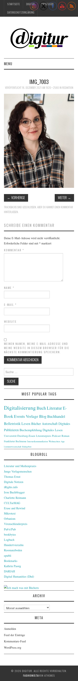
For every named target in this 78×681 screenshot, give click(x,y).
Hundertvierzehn (14, 545)
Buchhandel (56, 416)
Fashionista (31, 675)
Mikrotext (10, 513)
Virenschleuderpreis (15, 524)
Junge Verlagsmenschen (18, 471)
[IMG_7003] (39, 140)
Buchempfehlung (31, 430)
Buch (41, 408)
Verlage (32, 416)
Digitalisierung (20, 407)
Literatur (54, 408)
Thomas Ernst (12, 477)
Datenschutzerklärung (20, 12)
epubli (7, 556)
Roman (65, 436)
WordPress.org (12, 647)
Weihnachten (54, 441)
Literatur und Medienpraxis (20, 466)
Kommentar (14, 250)
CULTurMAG (12, 503)
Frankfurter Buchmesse (15, 441)
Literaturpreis (43, 436)
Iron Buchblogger (14, 492)
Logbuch (9, 540)
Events (19, 416)
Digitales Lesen (53, 430)
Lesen (25, 423)
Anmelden (10, 629)
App (62, 441)
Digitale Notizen (13, 482)
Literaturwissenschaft (12, 446)
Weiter (64, 197)
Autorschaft (50, 423)
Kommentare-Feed (15, 641)
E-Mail (10, 304)
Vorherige (16, 197)
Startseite (13, 4)
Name (9, 288)
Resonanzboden (13, 550)
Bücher (36, 423)
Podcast (56, 436)
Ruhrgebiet (26, 446)
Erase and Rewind (14, 508)
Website (10, 321)
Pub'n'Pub (10, 529)
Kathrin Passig (12, 566)
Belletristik (12, 423)
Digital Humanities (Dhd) (19, 576)
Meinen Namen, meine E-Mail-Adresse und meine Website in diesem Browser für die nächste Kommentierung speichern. (36, 348)
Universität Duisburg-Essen (19, 436)
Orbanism (9, 519)
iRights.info (11, 487)
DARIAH (9, 571)
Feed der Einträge (14, 635)
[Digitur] (39, 39)
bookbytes (10, 534)
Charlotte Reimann (15, 498)
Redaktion (67, 88)
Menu (8, 63)
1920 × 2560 (52, 88)
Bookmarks (10, 561)
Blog (42, 416)
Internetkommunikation (37, 441)
